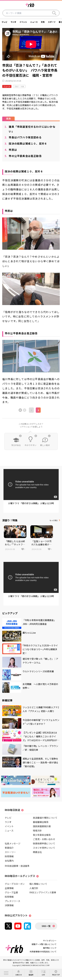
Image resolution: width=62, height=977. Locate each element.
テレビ (4, 22)
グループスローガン (15, 883)
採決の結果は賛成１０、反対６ (26, 143)
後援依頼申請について (44, 843)
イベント (23, 22)
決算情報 (9, 905)
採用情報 (9, 856)
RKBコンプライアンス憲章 (42, 892)
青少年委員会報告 (42, 834)
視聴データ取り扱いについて (44, 944)
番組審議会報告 (40, 822)
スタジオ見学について (44, 847)
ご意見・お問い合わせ (44, 839)
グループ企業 (11, 892)
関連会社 (37, 852)
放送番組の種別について (45, 817)
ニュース (34, 22)
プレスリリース (12, 901)
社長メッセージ (12, 843)
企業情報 (9, 888)
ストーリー (10, 852)
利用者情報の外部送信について (43, 951)
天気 (43, 22)
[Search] (54, 13)
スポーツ (51, 22)
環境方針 (37, 830)
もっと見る (54, 520)
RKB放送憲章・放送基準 (17, 865)
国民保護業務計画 (42, 826)
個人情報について (38, 883)
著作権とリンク (49, 947)
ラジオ (13, 22)
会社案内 (9, 860)
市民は (11, 150)
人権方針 (33, 888)
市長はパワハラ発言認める (23, 137)
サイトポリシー (49, 940)
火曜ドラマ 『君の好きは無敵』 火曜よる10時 (31, 503)
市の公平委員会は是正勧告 (23, 156)
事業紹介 (9, 847)
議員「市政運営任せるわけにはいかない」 (30, 129)
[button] (6, 973)
